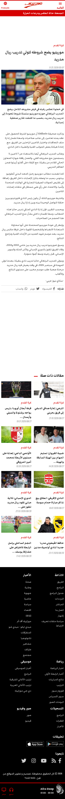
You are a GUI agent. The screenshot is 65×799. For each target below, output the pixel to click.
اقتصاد (27, 610)
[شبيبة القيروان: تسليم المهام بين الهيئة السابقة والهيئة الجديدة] (49, 434)
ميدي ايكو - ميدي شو (20, 627)
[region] (32, 28)
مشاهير (27, 644)
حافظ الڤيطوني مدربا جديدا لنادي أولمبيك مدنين (49, 545)
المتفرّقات (26, 632)
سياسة (27, 604)
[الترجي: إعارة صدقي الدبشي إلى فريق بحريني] (49, 389)
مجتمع (27, 655)
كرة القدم (58, 45)
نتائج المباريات (56, 679)
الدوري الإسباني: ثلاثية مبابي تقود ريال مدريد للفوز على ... (19, 502)
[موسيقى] (60, 790)
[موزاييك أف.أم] (33, 5)
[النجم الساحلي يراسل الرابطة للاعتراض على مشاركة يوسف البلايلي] (16, 524)
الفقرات (60, 721)
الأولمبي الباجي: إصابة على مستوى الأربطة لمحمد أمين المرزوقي (17, 457)
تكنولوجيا (26, 638)
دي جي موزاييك (23, 691)
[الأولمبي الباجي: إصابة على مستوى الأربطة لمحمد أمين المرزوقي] (16, 434)
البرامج (60, 587)
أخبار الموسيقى (23, 668)
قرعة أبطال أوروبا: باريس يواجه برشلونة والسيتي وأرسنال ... (18, 412)
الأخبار (60, 726)
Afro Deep (47, 789)
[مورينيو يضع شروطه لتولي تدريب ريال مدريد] (32, 87)
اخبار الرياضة (57, 668)
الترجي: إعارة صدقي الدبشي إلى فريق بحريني (49, 410)
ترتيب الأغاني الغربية (20, 685)
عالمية (27, 599)
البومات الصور (56, 702)
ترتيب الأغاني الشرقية (20, 679)
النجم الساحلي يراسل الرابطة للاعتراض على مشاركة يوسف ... (19, 547)
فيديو (28, 721)
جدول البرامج (57, 593)
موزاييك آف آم (24, 621)
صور (29, 715)
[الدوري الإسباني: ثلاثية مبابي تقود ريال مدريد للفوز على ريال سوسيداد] (16, 479)
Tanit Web (29, 778)
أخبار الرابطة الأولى (54, 674)
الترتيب (60, 685)
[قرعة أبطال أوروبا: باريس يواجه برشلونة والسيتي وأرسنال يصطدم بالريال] (16, 389)
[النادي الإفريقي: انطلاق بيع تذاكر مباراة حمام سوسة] (49, 479)
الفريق (60, 582)
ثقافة (28, 615)
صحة (28, 582)
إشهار (61, 615)
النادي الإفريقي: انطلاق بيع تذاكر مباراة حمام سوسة (50, 500)
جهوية (27, 593)
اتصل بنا (59, 610)
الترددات (59, 599)
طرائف (27, 649)
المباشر (60, 604)
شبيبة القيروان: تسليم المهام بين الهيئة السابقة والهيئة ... (50, 457)
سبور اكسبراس (56, 696)
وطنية (28, 587)
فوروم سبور (58, 691)
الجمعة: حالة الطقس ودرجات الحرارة (43, 13)
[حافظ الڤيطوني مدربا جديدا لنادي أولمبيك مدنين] (49, 524)
